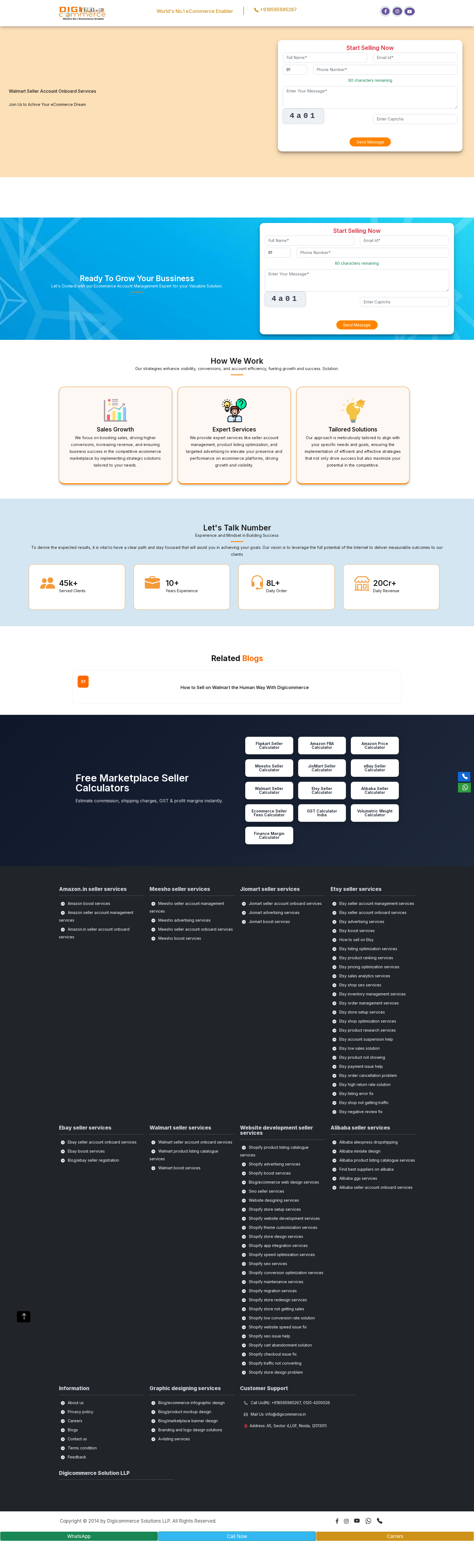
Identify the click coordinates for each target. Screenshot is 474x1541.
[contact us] (376, 1521)
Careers (74, 1420)
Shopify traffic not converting (274, 1363)
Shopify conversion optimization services (285, 1272)
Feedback (76, 1457)
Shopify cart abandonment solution (280, 1345)
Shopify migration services (272, 1290)
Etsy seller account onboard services (372, 912)
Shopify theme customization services (282, 1227)
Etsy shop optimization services (367, 1021)
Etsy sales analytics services (364, 975)
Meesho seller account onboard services (195, 929)
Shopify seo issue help (269, 1336)
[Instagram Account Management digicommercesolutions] (343, 1521)
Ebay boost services (86, 1151)
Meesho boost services (179, 938)
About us (75, 1402)
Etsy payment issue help (360, 1066)
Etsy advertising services (361, 921)
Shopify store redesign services (277, 1299)
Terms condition (82, 1448)
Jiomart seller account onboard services (285, 903)
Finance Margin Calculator (269, 835)
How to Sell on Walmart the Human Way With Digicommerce (244, 687)
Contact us (77, 1438)
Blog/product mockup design (184, 1411)
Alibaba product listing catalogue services (376, 1160)
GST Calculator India (322, 813)
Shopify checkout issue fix (272, 1354)
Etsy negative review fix (360, 1111)
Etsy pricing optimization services (368, 966)
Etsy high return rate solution (364, 1084)
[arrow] (23, 1316)
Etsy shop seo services (359, 985)
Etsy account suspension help (365, 1039)
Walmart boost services (179, 1167)
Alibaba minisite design (359, 1151)
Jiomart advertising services (274, 912)
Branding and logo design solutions (189, 1429)
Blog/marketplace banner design (187, 1420)
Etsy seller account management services (376, 903)
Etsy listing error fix (356, 1093)
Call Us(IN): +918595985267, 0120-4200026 (290, 1402)
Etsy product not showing (361, 1057)
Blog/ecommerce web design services (283, 1182)
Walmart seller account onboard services (194, 1142)
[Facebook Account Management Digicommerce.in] (334, 1521)
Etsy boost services (356, 930)
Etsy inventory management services (372, 994)
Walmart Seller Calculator (269, 790)
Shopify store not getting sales (276, 1308)
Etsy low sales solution (359, 1048)
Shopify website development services (284, 1218)
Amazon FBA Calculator (322, 745)
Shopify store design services (275, 1236)
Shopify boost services (269, 1173)
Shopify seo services (267, 1263)
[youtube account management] (409, 11)
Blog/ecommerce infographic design (191, 1402)
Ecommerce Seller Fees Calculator (269, 813)
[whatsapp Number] (365, 1521)
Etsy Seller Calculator (322, 790)
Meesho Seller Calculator (269, 768)
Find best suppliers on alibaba (366, 1169)
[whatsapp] (464, 787)
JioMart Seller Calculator (322, 768)
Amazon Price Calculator (375, 745)
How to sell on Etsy (356, 939)
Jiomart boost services (269, 921)
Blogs (72, 1429)
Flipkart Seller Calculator (269, 745)
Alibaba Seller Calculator (374, 790)
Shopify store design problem (275, 1372)
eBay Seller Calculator (375, 768)
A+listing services (173, 1438)
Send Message (370, 142)
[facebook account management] (385, 11)
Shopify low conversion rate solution (281, 1318)
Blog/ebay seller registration (93, 1160)
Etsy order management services (368, 1003)
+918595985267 (278, 9)
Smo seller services (266, 1191)
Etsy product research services (367, 1030)
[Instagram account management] (397, 11)
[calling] (464, 776)
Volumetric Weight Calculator (375, 813)
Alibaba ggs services (357, 1178)
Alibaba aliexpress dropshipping (368, 1142)
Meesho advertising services (184, 920)
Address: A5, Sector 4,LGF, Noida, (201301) (288, 1425)
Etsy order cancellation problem (367, 1075)
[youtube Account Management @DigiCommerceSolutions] (354, 1521)
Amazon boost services (88, 903)
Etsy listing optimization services (367, 948)
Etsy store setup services (361, 1012)
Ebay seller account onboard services (102, 1142)
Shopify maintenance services (275, 1281)
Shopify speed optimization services (281, 1254)
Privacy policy (80, 1411)
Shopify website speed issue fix (277, 1327)
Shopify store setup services (274, 1209)
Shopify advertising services (274, 1164)
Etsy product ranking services (365, 957)
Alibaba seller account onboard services (375, 1187)
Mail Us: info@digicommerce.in (278, 1414)
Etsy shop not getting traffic (363, 1102)
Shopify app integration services (278, 1245)
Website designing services (273, 1200)
